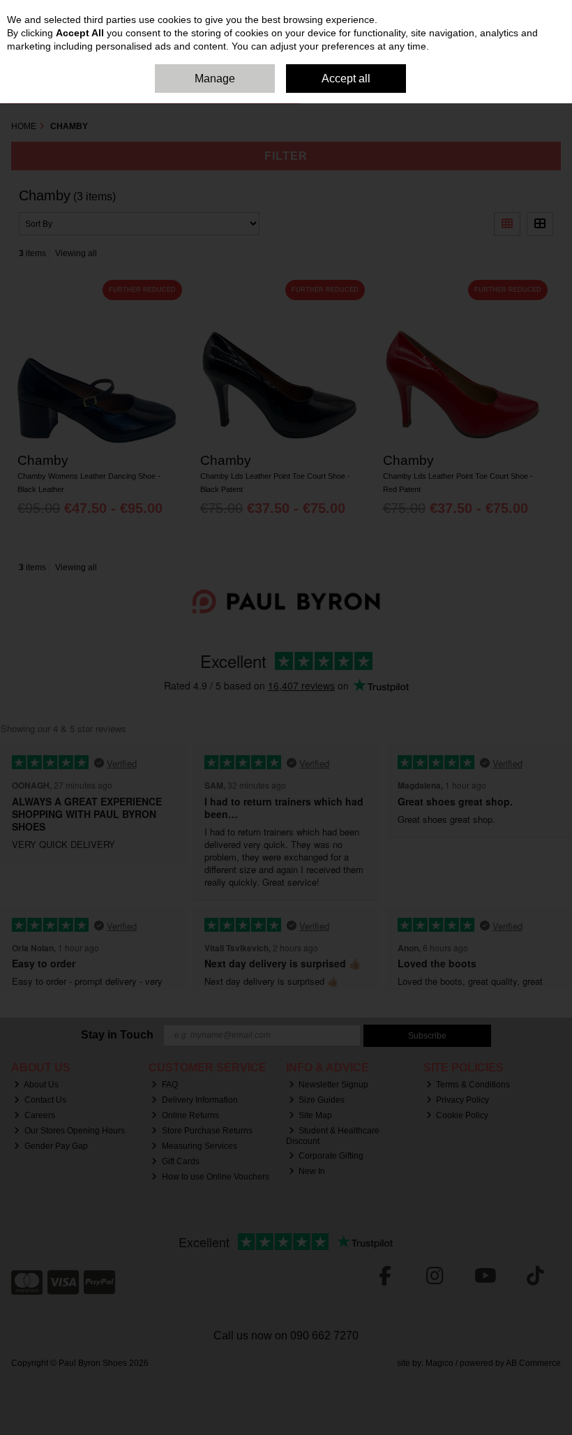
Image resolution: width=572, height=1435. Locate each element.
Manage (215, 78)
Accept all (346, 78)
